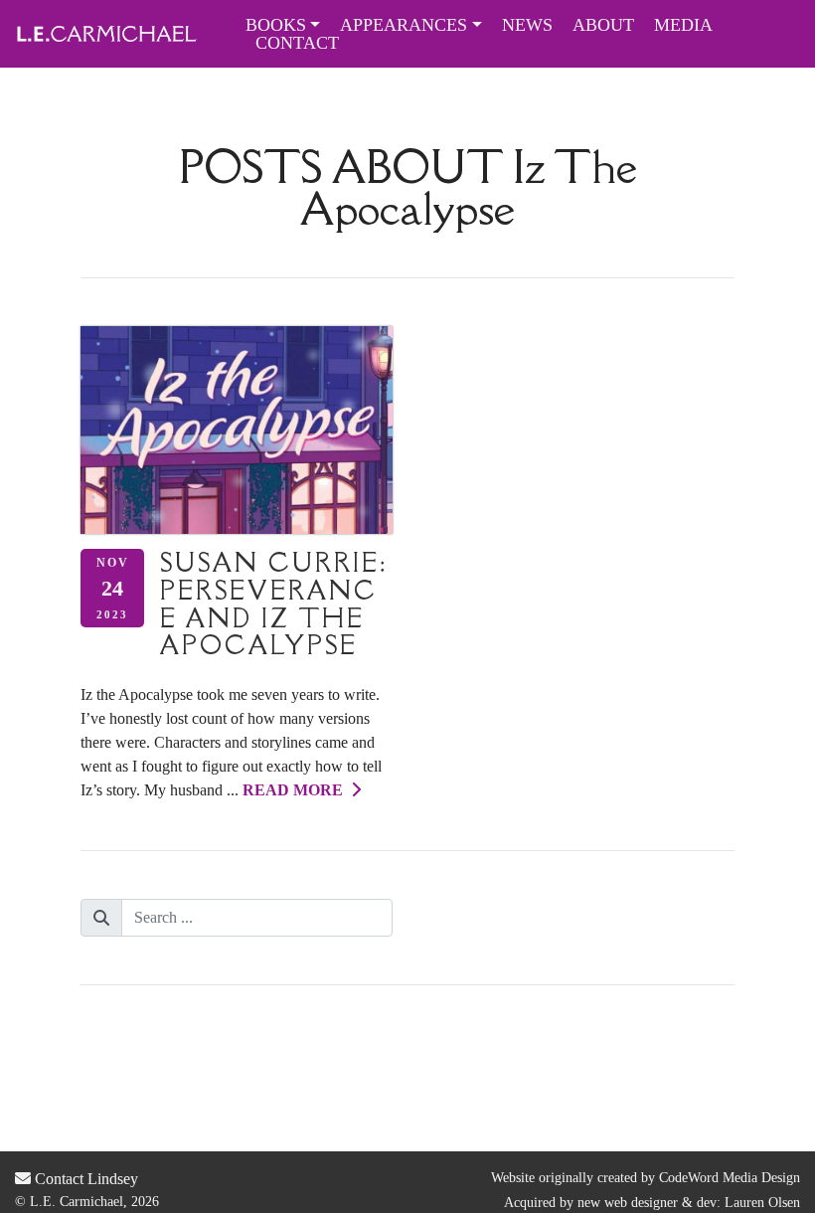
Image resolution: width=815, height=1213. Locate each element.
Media (683, 25)
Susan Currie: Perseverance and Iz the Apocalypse (274, 603)
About (603, 25)
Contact (297, 43)
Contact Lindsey (84, 1178)
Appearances (403, 25)
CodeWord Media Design (729, 1177)
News (527, 25)
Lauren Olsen (762, 1202)
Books (275, 25)
